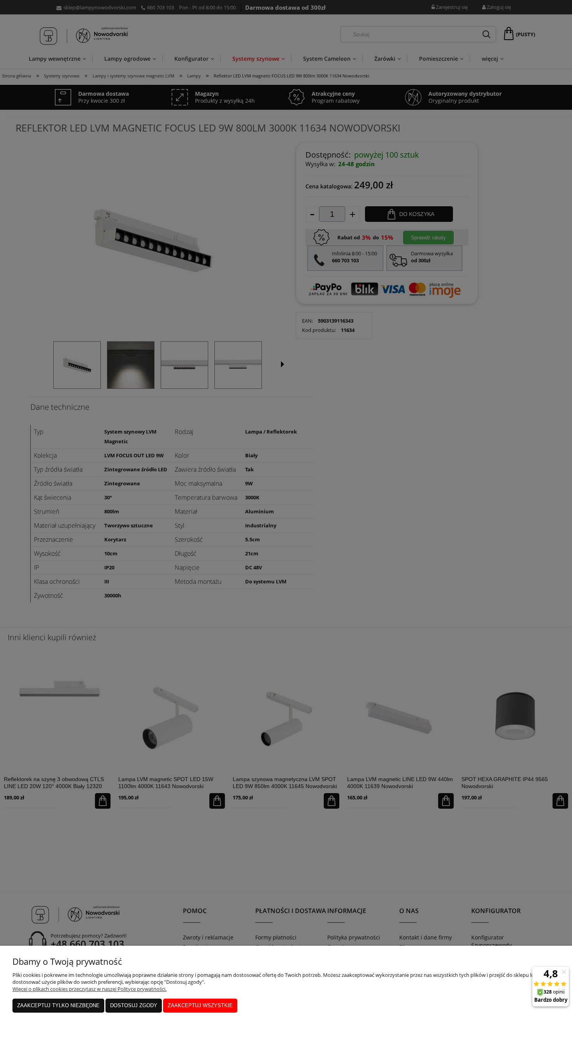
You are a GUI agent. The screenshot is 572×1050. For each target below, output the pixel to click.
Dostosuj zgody (133, 1005)
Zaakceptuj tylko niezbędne (58, 1005)
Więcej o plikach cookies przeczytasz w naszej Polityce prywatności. (89, 988)
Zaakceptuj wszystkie (200, 1005)
